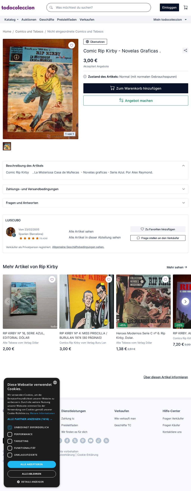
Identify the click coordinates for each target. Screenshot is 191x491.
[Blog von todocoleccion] (106, 440)
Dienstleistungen (73, 411)
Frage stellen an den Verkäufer (160, 238)
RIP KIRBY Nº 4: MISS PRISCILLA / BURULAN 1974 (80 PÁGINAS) (83, 335)
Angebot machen (139, 101)
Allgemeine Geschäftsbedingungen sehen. (78, 246)
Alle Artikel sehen (81, 231)
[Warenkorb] (186, 7)
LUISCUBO (13, 220)
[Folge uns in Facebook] (67, 440)
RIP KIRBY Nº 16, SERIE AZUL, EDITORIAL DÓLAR (23, 335)
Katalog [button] (10, 19)
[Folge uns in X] (75, 440)
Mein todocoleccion (168, 19)
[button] (95, 165)
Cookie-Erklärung (87, 454)
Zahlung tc (67, 418)
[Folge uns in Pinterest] (83, 440)
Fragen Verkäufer (173, 418)
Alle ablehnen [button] (31, 473)
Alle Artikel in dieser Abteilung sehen (95, 237)
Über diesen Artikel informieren (166, 377)
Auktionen (28, 19)
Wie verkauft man (125, 418)
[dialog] (32, 432)
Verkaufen (87, 19)
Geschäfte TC (122, 425)
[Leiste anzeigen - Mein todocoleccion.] (185, 19)
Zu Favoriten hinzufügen (160, 229)
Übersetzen (97, 41)
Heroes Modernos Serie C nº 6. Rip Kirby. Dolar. (140, 335)
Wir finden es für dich (74, 431)
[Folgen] (71, 45)
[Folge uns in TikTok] (98, 440)
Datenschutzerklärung (61, 454)
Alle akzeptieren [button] (32, 464)
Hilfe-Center (171, 411)
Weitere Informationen (42, 413)
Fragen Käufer (171, 425)
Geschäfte (46, 19)
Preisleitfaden (67, 19)
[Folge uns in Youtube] (90, 440)
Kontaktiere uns (172, 431)
